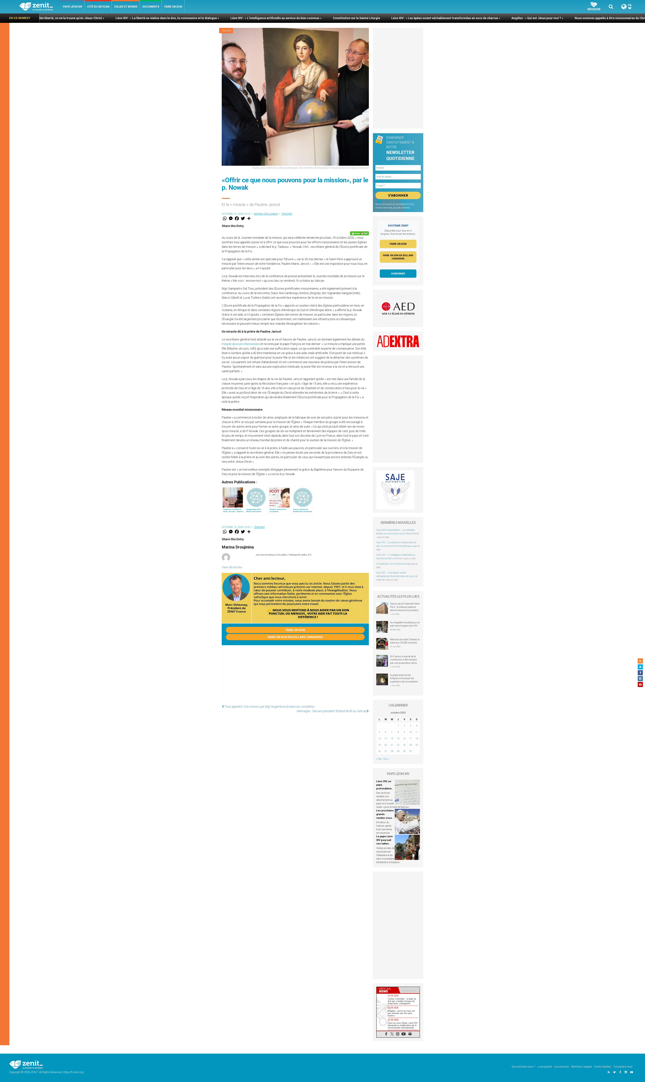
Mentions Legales (581, 1066)
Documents (150, 6)
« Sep (379, 758)
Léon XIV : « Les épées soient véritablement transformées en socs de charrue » (274, 18)
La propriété (545, 1066)
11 (416, 732)
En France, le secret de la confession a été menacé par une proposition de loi (403, 659)
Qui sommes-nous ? (523, 1066)
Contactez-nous (623, 1066)
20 (385, 745)
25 (416, 745)
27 (385, 751)
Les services (561, 1066)
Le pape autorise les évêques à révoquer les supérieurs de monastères (404, 678)
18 (416, 738)
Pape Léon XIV (72, 6)
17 (410, 738)
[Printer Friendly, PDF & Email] (359, 233)
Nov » (386, 758)
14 (392, 738)
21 (392, 745)
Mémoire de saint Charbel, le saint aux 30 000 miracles (404, 641)
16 (404, 738)
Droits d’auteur (602, 1066)
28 (392, 751)
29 (398, 751)
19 (379, 745)
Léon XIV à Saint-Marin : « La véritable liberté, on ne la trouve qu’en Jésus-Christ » (397, 533)
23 (404, 745)
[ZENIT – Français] (39, 6)
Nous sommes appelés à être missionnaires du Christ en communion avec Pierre (458, 18)
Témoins (226, 30)
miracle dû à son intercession (241, 344)
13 (385, 738)
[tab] (387, 990)
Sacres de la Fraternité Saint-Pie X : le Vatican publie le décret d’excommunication (405, 607)
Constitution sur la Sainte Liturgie (184, 18)
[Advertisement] (295, 673)
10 (410, 732)
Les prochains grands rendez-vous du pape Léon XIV (385, 817)
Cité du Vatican (98, 6)
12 (379, 738)
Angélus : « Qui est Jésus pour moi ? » (365, 18)
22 (398, 745)
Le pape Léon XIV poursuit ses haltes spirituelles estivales (384, 843)
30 (404, 751)
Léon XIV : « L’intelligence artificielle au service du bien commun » (104, 18)
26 (379, 751)
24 (410, 745)
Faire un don (173, 6)
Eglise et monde (125, 6)
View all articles (232, 567)
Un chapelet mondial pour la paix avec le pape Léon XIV (404, 624)
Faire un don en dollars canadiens (295, 637)
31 (410, 751)
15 (398, 738)
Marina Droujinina (266, 214)
